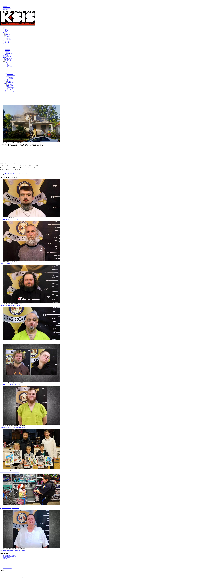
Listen (4, 32)
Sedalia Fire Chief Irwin (12, 173)
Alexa (6, 35)
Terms (4, 560)
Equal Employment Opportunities (9, 555)
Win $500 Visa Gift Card (7, 5)
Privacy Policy (5, 562)
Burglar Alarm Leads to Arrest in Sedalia (7, 263)
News (6, 83)
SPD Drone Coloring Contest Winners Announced (9, 472)
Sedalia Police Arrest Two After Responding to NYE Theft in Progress (13, 384)
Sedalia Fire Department (22, 173)
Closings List (5, 55)
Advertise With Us (8, 60)
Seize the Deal (5, 9)
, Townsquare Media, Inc (15, 576)
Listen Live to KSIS (6, 7)
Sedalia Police (29, 173)
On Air (4, 28)
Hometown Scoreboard (7, 8)
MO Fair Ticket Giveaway (7, 3)
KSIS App (5, 6)
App (3, 37)
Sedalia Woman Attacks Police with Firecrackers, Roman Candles (12, 550)
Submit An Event (8, 46)
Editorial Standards (6, 557)
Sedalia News (7, 49)
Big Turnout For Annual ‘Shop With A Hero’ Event (9, 508)
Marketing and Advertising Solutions (9, 556)
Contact (4, 57)
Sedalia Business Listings (7, 568)
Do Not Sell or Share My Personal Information (11, 565)
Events (4, 44)
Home (4, 27)
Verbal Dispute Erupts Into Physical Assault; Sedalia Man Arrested (12, 427)
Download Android (8, 39)
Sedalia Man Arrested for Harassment (7, 342)
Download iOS (8, 38)
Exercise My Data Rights (7, 564)
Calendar (6, 45)
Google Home (7, 36)
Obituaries (7, 51)
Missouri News (8, 54)
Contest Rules (7, 41)
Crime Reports (7, 50)
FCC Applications (6, 558)
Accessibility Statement (7, 563)
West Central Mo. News (9, 53)
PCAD (6, 173)
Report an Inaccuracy (7, 559)
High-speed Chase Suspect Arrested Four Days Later (10, 305)
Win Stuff (4, 40)
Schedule (6, 30)
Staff (6, 29)
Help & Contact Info (9, 58)
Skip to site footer (11, 0)
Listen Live (7, 33)
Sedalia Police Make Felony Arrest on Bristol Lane (9, 219)
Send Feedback (8, 59)
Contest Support (8, 42)
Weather (4, 43)
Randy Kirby (7, 31)
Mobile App (7, 34)
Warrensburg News (8, 52)
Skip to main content (4, 0)
